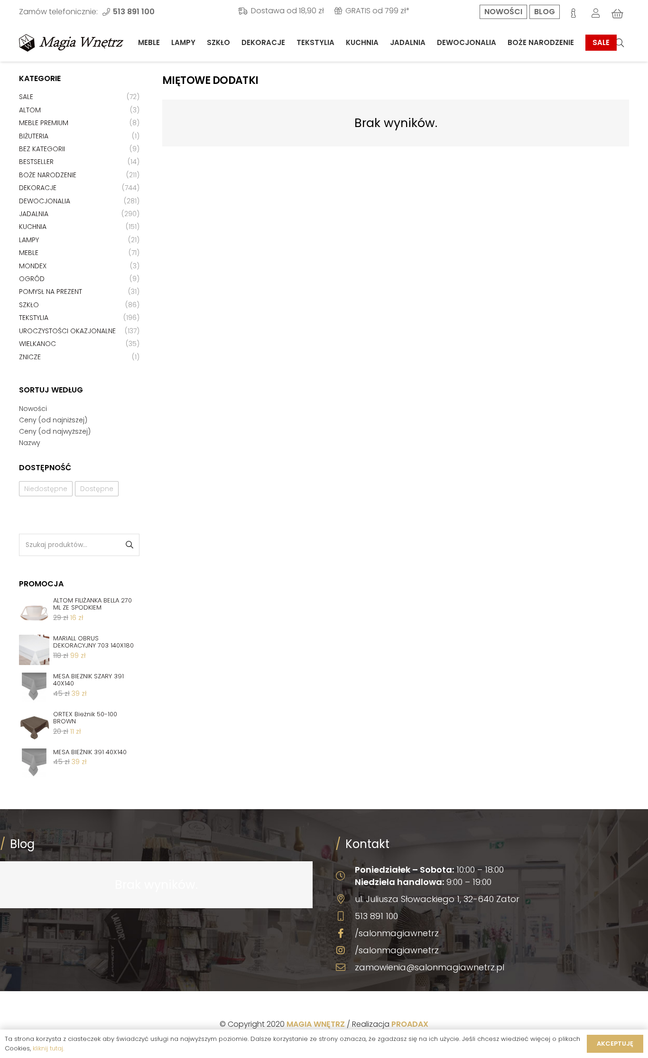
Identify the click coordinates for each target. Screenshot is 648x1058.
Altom (30, 110)
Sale (26, 96)
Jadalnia (33, 214)
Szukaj (128, 545)
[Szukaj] (619, 43)
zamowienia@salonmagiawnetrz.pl (429, 967)
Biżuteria (33, 136)
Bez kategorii (42, 149)
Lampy (29, 240)
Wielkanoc (37, 343)
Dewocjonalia (44, 201)
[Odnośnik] (71, 43)
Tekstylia (33, 317)
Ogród (32, 278)
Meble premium (43, 123)
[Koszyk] (617, 14)
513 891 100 (376, 916)
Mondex (32, 266)
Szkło (29, 305)
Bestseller (36, 161)
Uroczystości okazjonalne (67, 331)
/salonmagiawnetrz (397, 933)
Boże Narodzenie (47, 175)
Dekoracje (37, 187)
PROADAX (409, 1024)
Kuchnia (32, 226)
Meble (28, 252)
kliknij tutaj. (48, 1048)
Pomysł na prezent (50, 291)
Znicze (30, 357)
